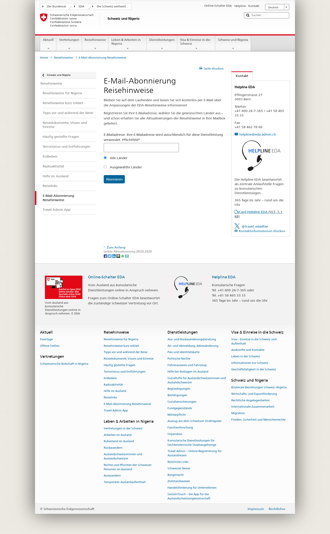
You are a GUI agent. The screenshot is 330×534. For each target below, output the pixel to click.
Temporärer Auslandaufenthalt (125, 482)
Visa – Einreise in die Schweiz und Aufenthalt (254, 341)
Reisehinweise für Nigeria (121, 339)
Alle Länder (118, 158)
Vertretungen (69, 40)
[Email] (127, 256)
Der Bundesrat (56, 6)
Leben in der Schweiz (245, 356)
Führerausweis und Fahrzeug (187, 365)
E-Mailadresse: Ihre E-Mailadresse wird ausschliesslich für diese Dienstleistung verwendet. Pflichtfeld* (163, 137)
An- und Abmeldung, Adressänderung (192, 345)
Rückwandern (113, 448)
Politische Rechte (178, 358)
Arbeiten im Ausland (118, 435)
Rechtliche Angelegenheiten (250, 400)
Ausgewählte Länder (125, 167)
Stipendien (174, 434)
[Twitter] (110, 256)
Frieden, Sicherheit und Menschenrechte (258, 419)
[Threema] (119, 256)
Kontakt (239, 76)
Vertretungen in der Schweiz (123, 428)
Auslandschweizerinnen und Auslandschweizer (123, 456)
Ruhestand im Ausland (119, 441)
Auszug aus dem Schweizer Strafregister (194, 421)
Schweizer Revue (178, 468)
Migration (238, 413)
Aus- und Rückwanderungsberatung (191, 339)
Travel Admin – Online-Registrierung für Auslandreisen (194, 453)
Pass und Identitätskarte (183, 352)
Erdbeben (110, 378)
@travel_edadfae (255, 226)
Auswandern (112, 475)
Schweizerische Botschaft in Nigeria (64, 363)
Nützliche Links (177, 462)
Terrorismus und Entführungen (124, 371)
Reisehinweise (95, 40)
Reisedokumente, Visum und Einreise (129, 358)
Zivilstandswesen (178, 481)
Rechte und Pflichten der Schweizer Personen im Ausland (128, 467)
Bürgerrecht (175, 475)
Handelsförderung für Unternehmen (191, 488)
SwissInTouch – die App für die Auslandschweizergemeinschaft (188, 496)
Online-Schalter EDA (106, 277)
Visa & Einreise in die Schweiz (195, 41)
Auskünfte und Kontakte (247, 350)
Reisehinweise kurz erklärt (121, 345)
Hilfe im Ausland (115, 391)
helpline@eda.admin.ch (257, 134)
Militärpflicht (176, 414)
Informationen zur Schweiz (249, 363)
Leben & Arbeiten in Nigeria (126, 41)
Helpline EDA (223, 277)
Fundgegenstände (179, 408)
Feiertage (46, 339)
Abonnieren (114, 179)
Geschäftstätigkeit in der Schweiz (253, 369)
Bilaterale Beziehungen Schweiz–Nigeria (258, 387)
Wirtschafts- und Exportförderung (254, 394)
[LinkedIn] (114, 256)
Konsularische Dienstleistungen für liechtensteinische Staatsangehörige (191, 442)
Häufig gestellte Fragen (119, 365)
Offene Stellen (49, 345)
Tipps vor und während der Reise (125, 352)
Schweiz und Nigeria (233, 40)
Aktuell (48, 40)
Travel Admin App (116, 410)
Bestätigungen (177, 395)
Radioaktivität (113, 384)
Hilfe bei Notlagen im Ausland (187, 371)
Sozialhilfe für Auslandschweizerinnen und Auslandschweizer (196, 380)
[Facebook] (106, 256)
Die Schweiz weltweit (111, 6)
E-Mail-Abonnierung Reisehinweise (127, 404)
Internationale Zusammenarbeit (252, 407)
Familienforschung (180, 427)
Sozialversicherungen (181, 401)
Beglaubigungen (178, 389)
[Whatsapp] (123, 256)
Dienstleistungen (162, 40)
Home (44, 57)
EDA (81, 6)
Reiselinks (110, 397)
